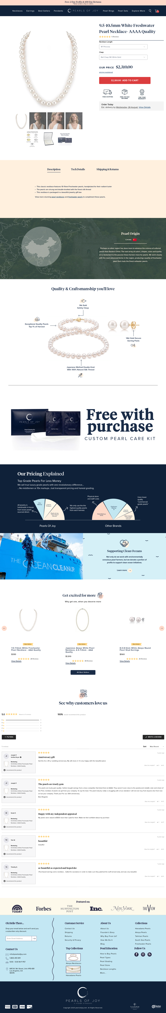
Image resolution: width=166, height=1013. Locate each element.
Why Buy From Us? (109, 936)
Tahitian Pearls (141, 936)
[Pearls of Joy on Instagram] (143, 954)
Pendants (58, 11)
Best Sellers (44, 11)
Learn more (122, 570)
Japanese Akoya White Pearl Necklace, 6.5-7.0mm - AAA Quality (82, 619)
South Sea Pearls (142, 940)
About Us (105, 928)
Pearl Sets (123, 11)
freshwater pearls (75, 197)
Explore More (138, 11)
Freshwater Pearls (143, 944)
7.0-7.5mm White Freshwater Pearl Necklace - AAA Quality (28, 619)
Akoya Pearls (141, 932)
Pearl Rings (108, 11)
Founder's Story (108, 932)
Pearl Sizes (105, 965)
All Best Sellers (83, 672)
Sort (145, 746)
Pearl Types (105, 957)
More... (103, 973)
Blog (103, 944)
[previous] (4, 628)
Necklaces (17, 11)
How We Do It (107, 940)
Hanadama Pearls (142, 928)
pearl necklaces (58, 197)
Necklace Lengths (108, 969)
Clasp (101, 52)
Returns (68, 936)
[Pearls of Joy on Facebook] (136, 954)
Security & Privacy (73, 940)
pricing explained (106, 72)
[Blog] (149, 954)
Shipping (69, 932)
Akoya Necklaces (73, 963)
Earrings (30, 11)
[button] (109, 37)
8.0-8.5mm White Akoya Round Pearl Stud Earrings (136, 619)
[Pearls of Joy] (83, 10)
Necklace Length (105, 42)
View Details (145, 107)
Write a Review (155, 738)
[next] (161, 628)
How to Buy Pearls (108, 954)
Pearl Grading (106, 961)
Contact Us (70, 928)
